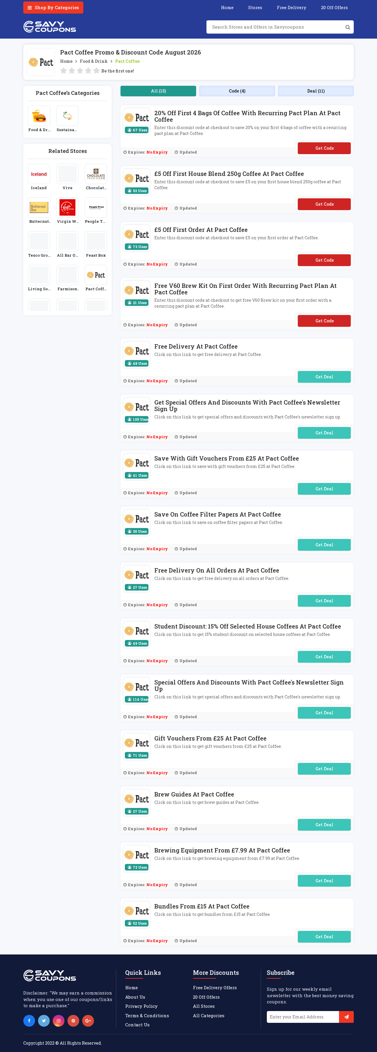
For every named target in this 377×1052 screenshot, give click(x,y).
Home (227, 7)
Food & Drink (94, 61)
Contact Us (137, 1025)
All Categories (208, 1015)
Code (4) (237, 91)
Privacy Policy (141, 1006)
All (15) (158, 91)
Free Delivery (291, 7)
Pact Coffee (127, 61)
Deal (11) (316, 91)
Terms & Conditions (147, 1015)
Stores (255, 7)
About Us (135, 997)
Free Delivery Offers (215, 987)
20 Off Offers (334, 7)
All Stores (204, 1006)
